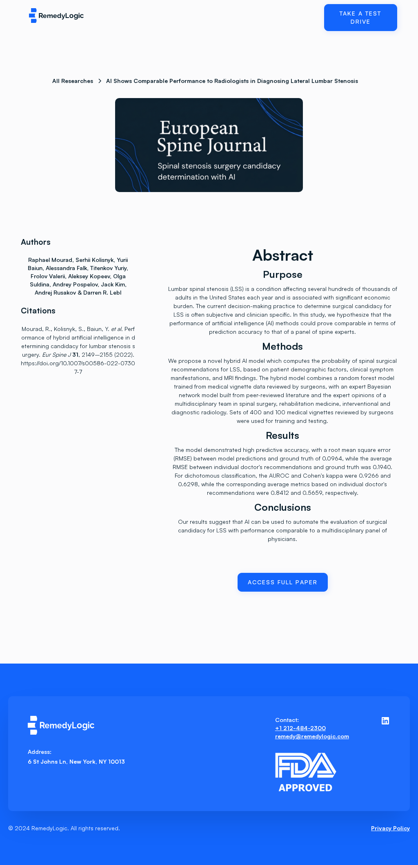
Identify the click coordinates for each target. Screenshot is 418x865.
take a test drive (360, 17)
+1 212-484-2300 (300, 727)
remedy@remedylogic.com (312, 736)
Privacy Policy (390, 828)
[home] (63, 15)
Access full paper (283, 582)
